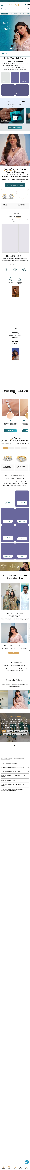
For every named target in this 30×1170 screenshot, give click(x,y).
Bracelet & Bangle (22, 13)
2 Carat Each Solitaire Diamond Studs (6, 205)
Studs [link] (22, 556)
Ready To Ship (4, 13)
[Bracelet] (5, 77)
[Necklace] (8, 90)
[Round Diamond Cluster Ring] (21, 458)
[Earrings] (24, 77)
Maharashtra (7, 734)
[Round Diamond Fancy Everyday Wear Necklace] (22, 196)
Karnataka (24, 731)
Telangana (17, 731)
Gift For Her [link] (8, 521)
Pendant (28, 13)
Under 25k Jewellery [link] (7, 538)
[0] (28, 5)
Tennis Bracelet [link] (7, 556)
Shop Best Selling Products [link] (15, 185)
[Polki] (22, 90)
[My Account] (25, 5)
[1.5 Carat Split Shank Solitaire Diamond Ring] (7, 458)
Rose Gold (10, 430)
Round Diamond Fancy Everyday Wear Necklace (21, 205)
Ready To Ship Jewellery (15, 127)
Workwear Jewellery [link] (7, 503)
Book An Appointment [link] (14, 652)
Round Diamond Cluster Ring (21, 467)
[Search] (3, 9)
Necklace (23, 448)
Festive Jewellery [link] (22, 521)
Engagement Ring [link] (22, 503)
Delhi (4, 731)
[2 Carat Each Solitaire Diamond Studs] (8, 196)
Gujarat (10, 731)
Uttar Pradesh (22, 734)
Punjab (14, 734)
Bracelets (17, 448)
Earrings (15, 13)
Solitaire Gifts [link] (21, 538)
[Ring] (15, 77)
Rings (11, 13)
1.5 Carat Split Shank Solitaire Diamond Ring (7, 467)
